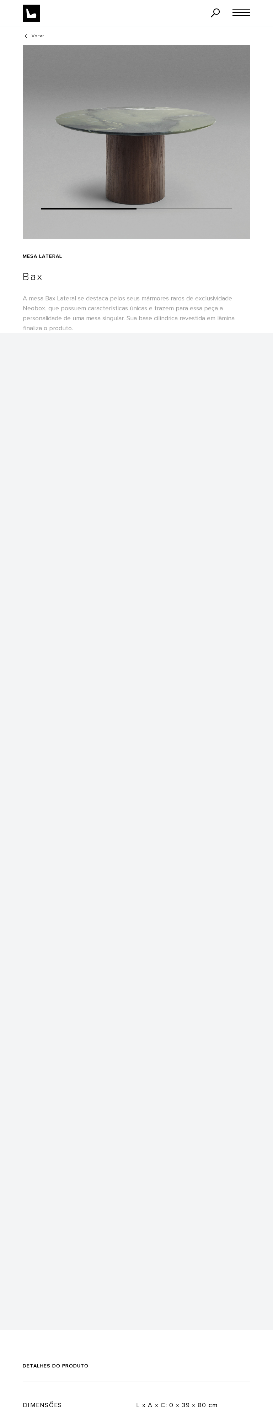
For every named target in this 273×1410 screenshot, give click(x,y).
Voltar (38, 35)
